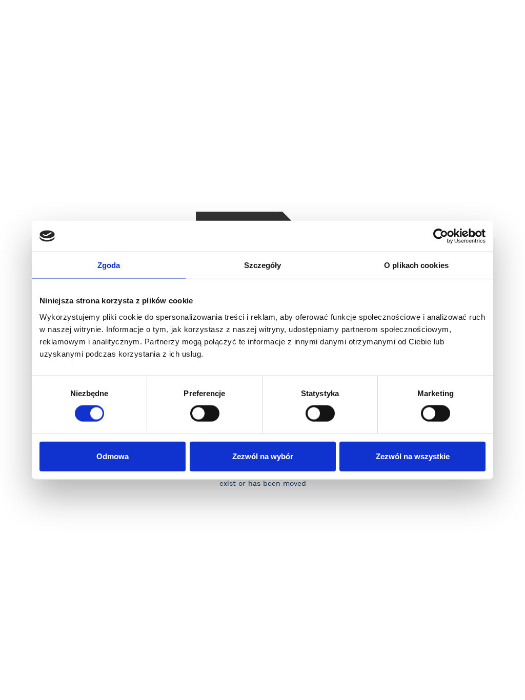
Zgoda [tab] (108, 265)
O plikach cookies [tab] (416, 265)
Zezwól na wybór (262, 455)
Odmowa (112, 455)
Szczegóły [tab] (262, 265)
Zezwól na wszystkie (413, 455)
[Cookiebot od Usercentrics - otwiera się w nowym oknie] (441, 236)
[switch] (204, 413)
